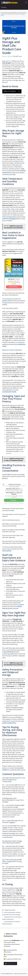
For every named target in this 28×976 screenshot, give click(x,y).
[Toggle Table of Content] (18, 91)
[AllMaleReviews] (9, 2)
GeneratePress (23, 973)
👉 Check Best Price (10, 963)
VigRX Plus (8, 61)
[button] (26, 2)
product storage (15, 914)
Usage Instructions (9, 910)
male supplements (9, 912)
